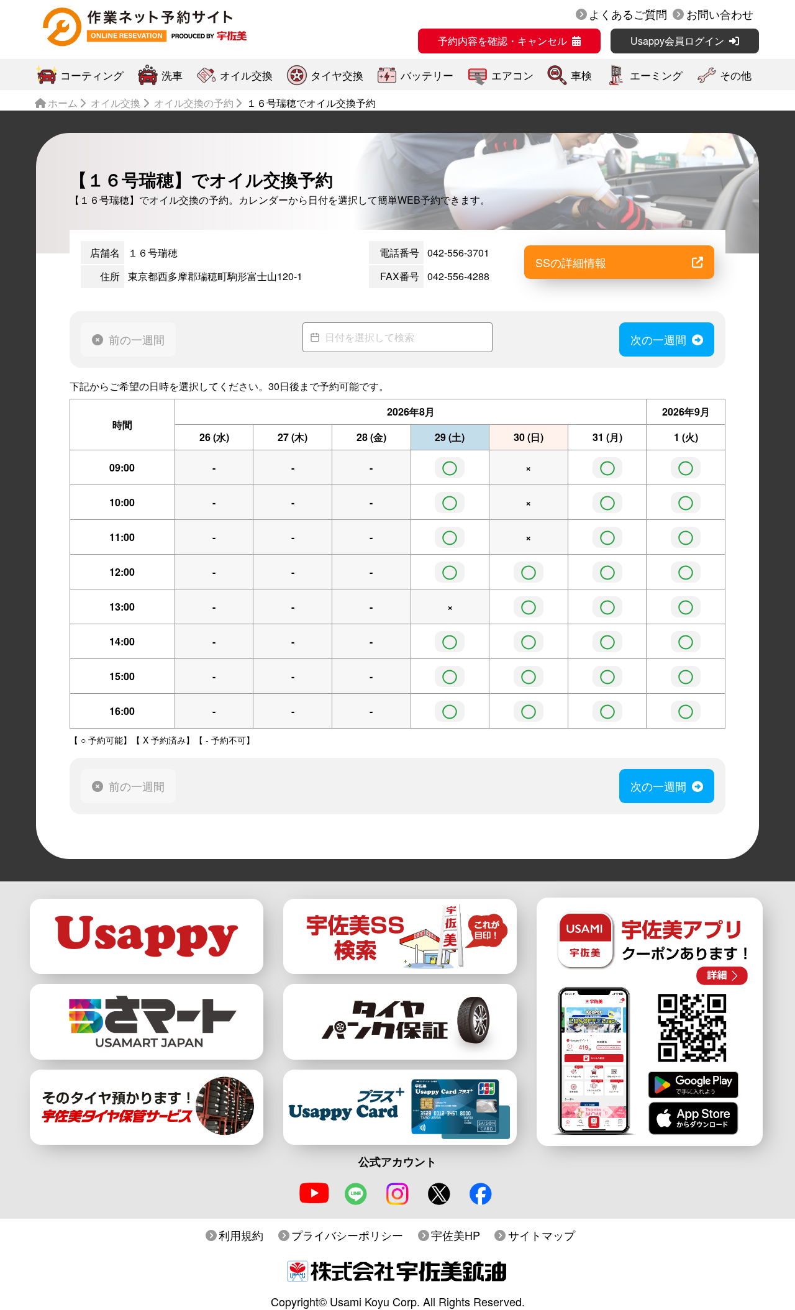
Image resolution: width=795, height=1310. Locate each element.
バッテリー (427, 75)
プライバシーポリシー (347, 1235)
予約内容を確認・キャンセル (502, 41)
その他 (736, 75)
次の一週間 (658, 339)
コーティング (92, 75)
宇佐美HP (455, 1235)
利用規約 (241, 1235)
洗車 (172, 75)
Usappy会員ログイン (677, 41)
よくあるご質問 (628, 14)
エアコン (512, 75)
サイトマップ (541, 1235)
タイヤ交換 (337, 75)
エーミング (656, 75)
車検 (581, 75)
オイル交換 (246, 75)
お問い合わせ (719, 14)
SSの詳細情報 (570, 262)
